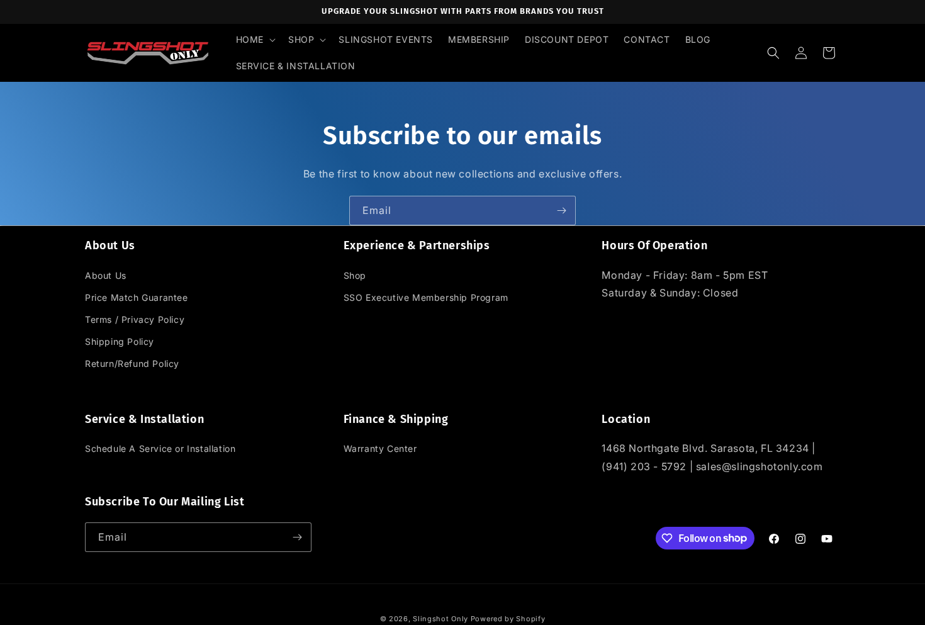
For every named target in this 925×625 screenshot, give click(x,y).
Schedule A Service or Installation (160, 449)
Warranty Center (380, 449)
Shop (355, 274)
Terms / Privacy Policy (134, 319)
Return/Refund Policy (132, 363)
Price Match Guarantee (136, 296)
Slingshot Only (440, 618)
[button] (254, 39)
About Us (105, 274)
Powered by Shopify (508, 618)
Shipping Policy (119, 341)
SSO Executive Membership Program (426, 296)
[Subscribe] (561, 210)
